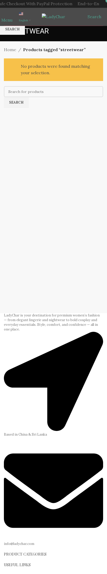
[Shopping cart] (102, 16)
